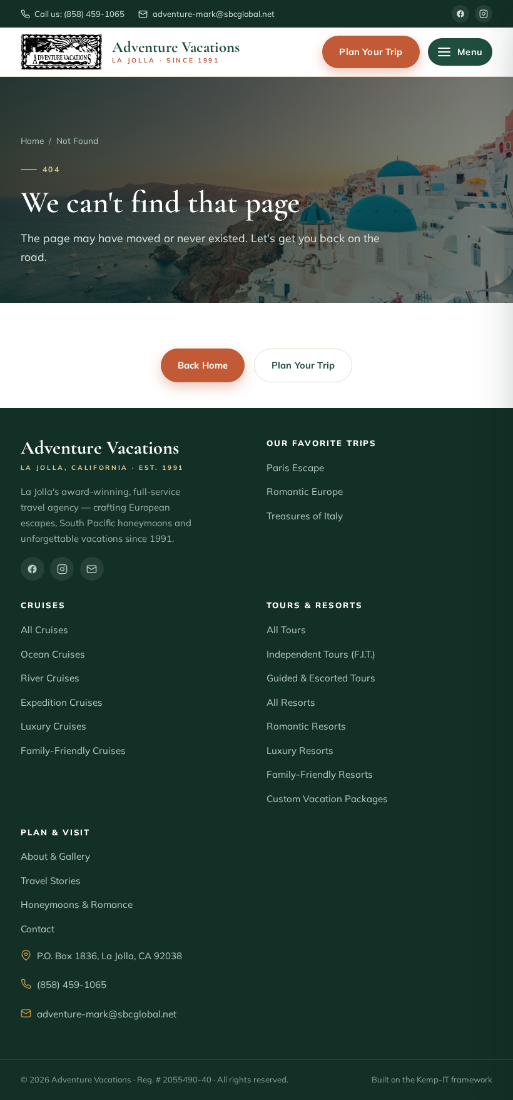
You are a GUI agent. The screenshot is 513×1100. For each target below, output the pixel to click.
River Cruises (50, 678)
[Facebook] (460, 14)
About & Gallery (55, 856)
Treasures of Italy (305, 516)
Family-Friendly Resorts (320, 774)
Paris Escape (295, 468)
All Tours (286, 630)
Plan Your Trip (370, 52)
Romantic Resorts (306, 726)
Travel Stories (51, 881)
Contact (37, 929)
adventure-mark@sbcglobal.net (106, 1014)
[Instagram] (483, 14)
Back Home (203, 365)
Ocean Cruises (53, 654)
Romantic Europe (305, 491)
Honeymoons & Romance (77, 904)
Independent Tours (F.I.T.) (321, 654)
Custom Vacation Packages (327, 799)
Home (32, 140)
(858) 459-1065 (71, 985)
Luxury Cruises (53, 726)
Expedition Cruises (62, 702)
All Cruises (44, 630)
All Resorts (291, 702)
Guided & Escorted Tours (321, 678)
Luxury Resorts (300, 750)
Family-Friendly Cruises (73, 750)
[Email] (92, 569)
